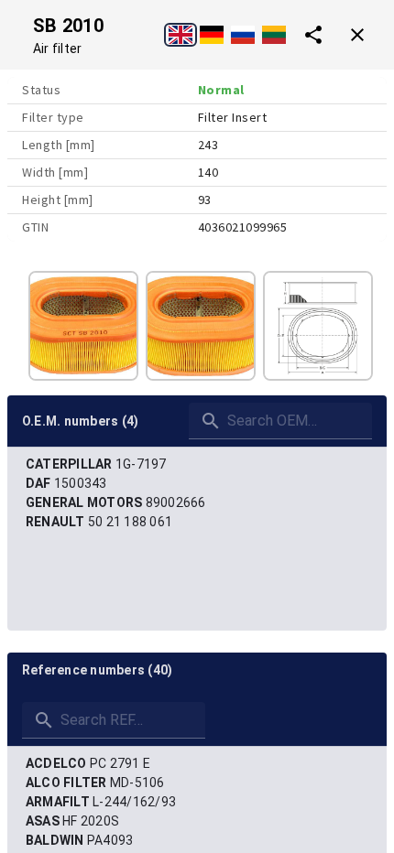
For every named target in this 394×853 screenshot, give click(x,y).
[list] (197, 493)
